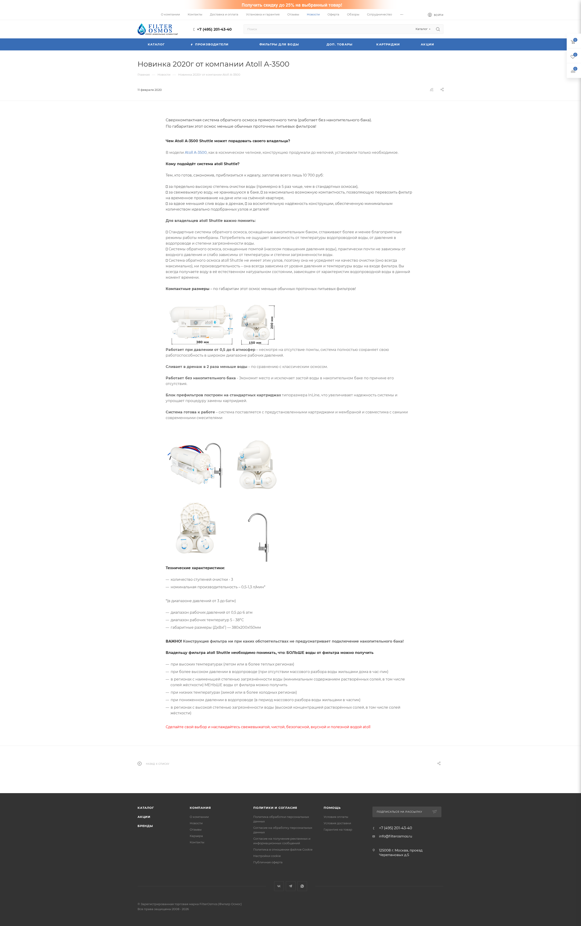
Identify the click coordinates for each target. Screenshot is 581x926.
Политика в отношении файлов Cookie (283, 849)
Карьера (196, 836)
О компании (199, 817)
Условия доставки (337, 823)
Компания (200, 807)
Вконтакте (279, 886)
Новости (196, 823)
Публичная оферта (268, 862)
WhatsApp (302, 886)
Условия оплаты (336, 817)
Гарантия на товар (338, 829)
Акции (144, 817)
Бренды (145, 826)
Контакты (197, 842)
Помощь (332, 807)
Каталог (146, 807)
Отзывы (196, 829)
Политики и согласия (275, 807)
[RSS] (431, 89)
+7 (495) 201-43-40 (214, 29)
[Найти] (437, 29)
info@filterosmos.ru (395, 836)
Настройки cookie (267, 856)
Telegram (290, 886)
